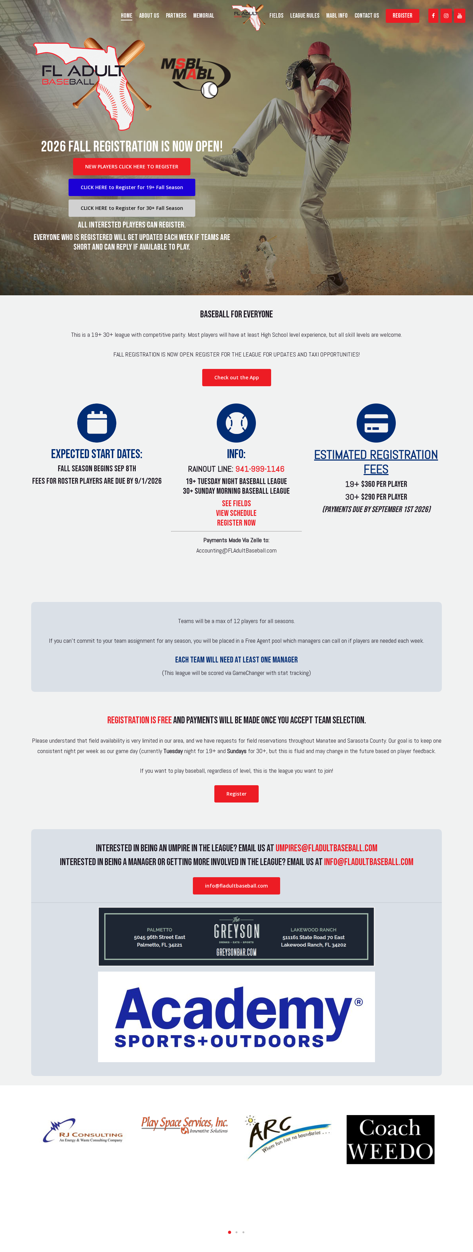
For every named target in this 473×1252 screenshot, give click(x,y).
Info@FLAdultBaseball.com (368, 862)
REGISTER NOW (236, 523)
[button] (229, 1232)
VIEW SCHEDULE (236, 513)
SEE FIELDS (236, 504)
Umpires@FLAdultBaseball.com (326, 848)
